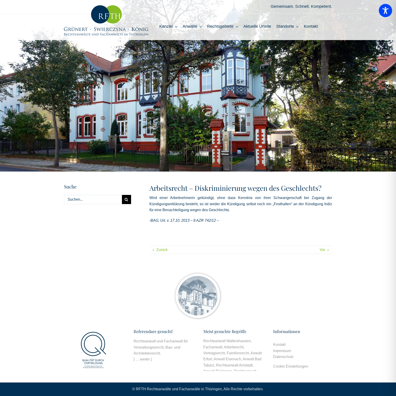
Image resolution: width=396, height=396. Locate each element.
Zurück (162, 250)
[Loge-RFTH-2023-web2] (106, 7)
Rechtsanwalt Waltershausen (227, 341)
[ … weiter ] (143, 359)
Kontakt (279, 345)
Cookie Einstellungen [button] (290, 366)
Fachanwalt (212, 347)
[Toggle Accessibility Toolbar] (385, 10)
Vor (322, 250)
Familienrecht (238, 353)
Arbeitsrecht (233, 347)
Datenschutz (283, 357)
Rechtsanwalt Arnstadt (234, 365)
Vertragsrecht (214, 353)
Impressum (282, 351)
